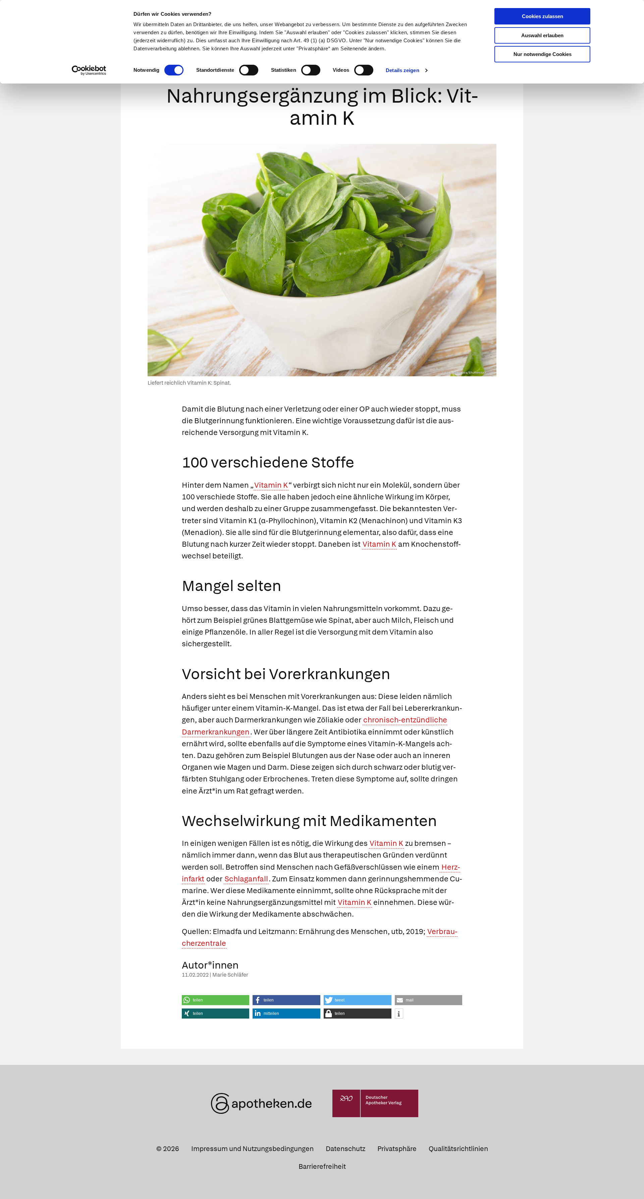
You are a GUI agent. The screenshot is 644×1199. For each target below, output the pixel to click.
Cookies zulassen (542, 16)
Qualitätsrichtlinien (458, 1148)
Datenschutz (345, 1148)
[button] (216, 1000)
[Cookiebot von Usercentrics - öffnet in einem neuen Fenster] (89, 70)
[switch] (248, 70)
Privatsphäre (397, 1148)
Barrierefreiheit (322, 1166)
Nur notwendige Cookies (543, 54)
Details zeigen (402, 70)
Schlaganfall (246, 879)
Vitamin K (271, 485)
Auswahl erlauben (542, 35)
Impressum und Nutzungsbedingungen (252, 1148)
